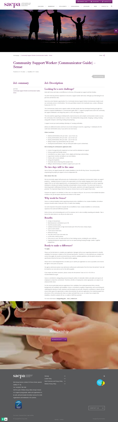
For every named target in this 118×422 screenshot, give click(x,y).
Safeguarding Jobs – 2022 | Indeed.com (66, 298)
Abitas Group (25, 390)
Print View (15, 415)
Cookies (62, 419)
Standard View (22, 415)
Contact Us (107, 1)
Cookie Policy (48, 378)
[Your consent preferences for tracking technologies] (5, 419)
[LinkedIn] (104, 376)
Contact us (94, 408)
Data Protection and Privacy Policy (54, 381)
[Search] (111, 6)
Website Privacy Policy (50, 384)
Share (100, 55)
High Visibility (30, 415)
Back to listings (98, 76)
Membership (57, 339)
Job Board (96, 1)
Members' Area (83, 1)
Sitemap (47, 376)
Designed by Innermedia (99, 418)
